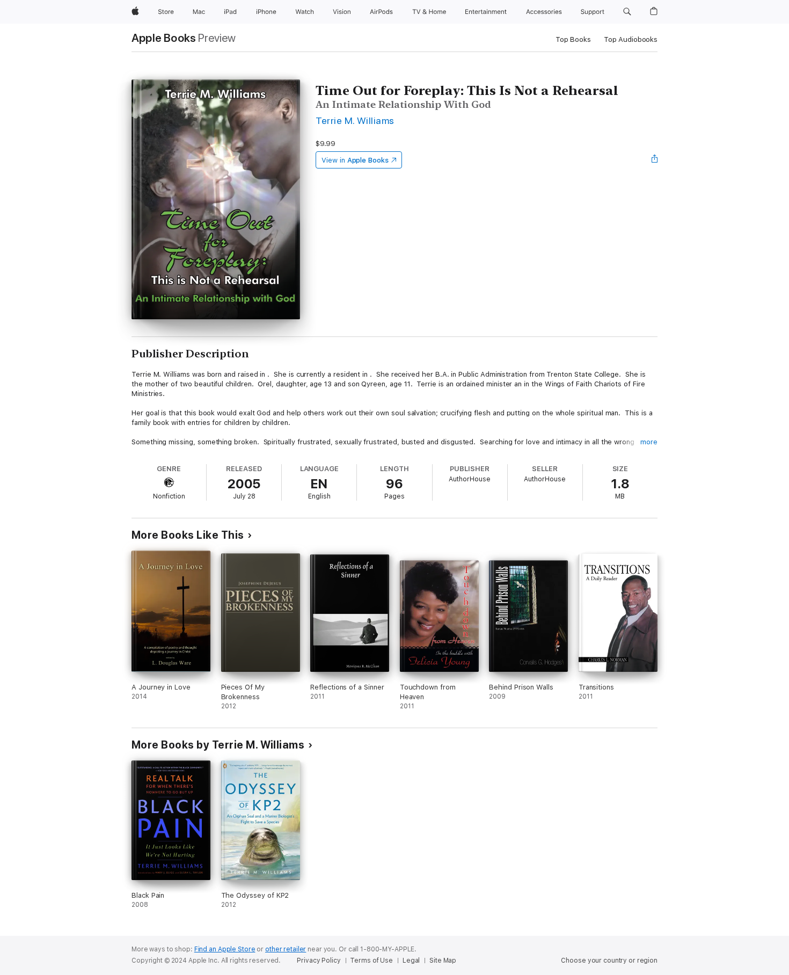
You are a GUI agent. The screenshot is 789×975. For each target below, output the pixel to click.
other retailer (285, 949)
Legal (411, 960)
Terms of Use (371, 960)
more (649, 442)
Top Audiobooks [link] (631, 39)
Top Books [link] (573, 39)
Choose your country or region (609, 960)
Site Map (442, 960)
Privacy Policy (318, 960)
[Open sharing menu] (654, 159)
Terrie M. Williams (355, 120)
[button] (627, 12)
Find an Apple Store (224, 949)
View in (355, 160)
